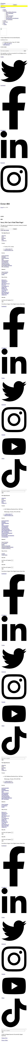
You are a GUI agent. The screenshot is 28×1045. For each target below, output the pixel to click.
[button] (14, 230)
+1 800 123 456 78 (7, 43)
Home (2, 207)
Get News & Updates (6, 300)
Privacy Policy (5, 1040)
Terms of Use (4, 1038)
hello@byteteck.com (8, 250)
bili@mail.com (6, 44)
